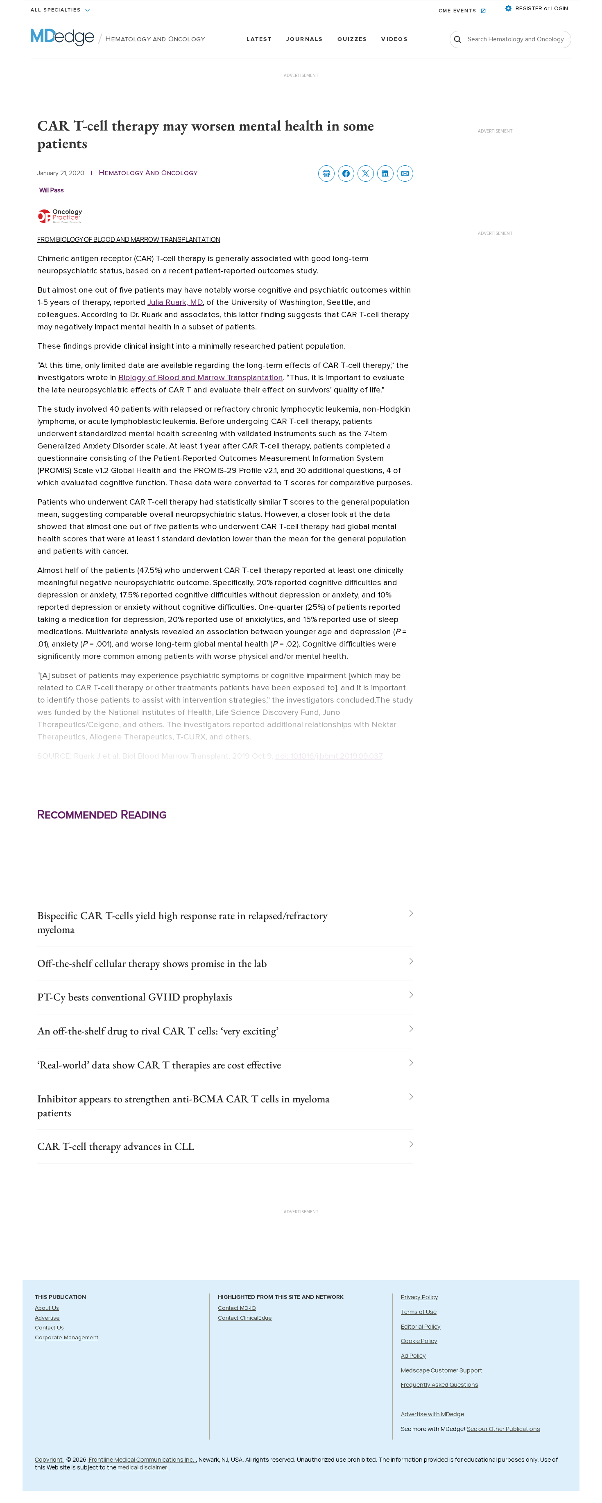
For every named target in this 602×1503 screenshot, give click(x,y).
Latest (259, 39)
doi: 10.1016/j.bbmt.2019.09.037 (328, 756)
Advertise (47, 1318)
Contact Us (49, 1328)
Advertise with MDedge (432, 1414)
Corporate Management (66, 1338)
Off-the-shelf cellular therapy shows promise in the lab (152, 963)
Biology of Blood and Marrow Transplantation (200, 378)
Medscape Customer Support (441, 1370)
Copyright (49, 1459)
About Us (47, 1308)
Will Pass (51, 190)
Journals (304, 39)
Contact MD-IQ (237, 1308)
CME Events (459, 11)
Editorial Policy (421, 1326)
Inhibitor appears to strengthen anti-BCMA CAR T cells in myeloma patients (183, 1106)
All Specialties (57, 10)
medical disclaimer (143, 1467)
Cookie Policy (419, 1341)
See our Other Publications (503, 1429)
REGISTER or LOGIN (541, 8)
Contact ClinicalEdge (245, 1318)
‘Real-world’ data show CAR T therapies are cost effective (159, 1065)
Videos (394, 39)
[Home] (62, 39)
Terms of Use (419, 1312)
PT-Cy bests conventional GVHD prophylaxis (134, 997)
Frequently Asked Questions (439, 1384)
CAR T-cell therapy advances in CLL (115, 1146)
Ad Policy (413, 1355)
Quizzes (352, 39)
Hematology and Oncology (155, 39)
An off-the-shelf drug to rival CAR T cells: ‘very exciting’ (157, 1031)
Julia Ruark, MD (175, 302)
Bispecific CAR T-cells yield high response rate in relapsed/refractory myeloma (182, 922)
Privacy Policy (419, 1297)
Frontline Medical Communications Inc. (142, 1459)
